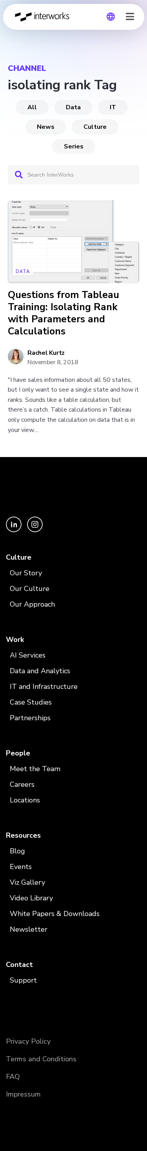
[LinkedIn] (14, 530)
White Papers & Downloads (55, 913)
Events (21, 866)
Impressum (23, 1094)
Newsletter (28, 929)
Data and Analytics (40, 671)
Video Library (31, 898)
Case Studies (31, 702)
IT (113, 107)
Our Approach (32, 604)
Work (15, 639)
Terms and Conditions (41, 1059)
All (32, 107)
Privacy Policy (28, 1041)
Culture (95, 127)
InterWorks (44, 17)
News (45, 127)
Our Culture (29, 588)
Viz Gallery (27, 882)
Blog (17, 851)
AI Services (27, 655)
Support (23, 980)
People (18, 753)
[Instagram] (35, 530)
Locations (25, 800)
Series (73, 146)
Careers (22, 784)
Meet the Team (35, 768)
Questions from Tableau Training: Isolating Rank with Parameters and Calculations (63, 313)
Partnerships (30, 718)
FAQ (13, 1076)
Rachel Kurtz (46, 353)
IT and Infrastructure (44, 686)
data (73, 107)
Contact (19, 964)
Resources (23, 835)
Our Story (26, 573)
